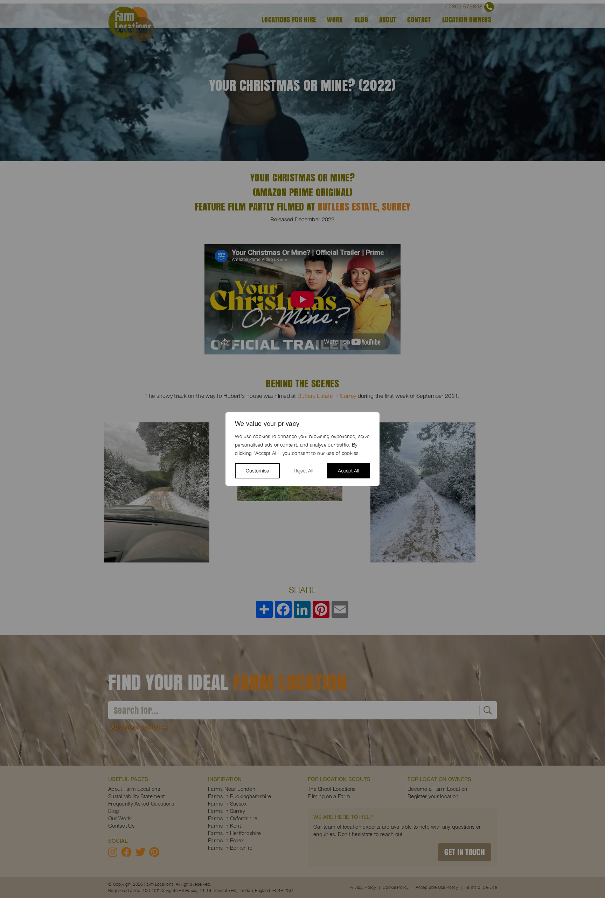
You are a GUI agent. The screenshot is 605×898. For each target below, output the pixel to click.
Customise (257, 471)
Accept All (348, 471)
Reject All (303, 471)
